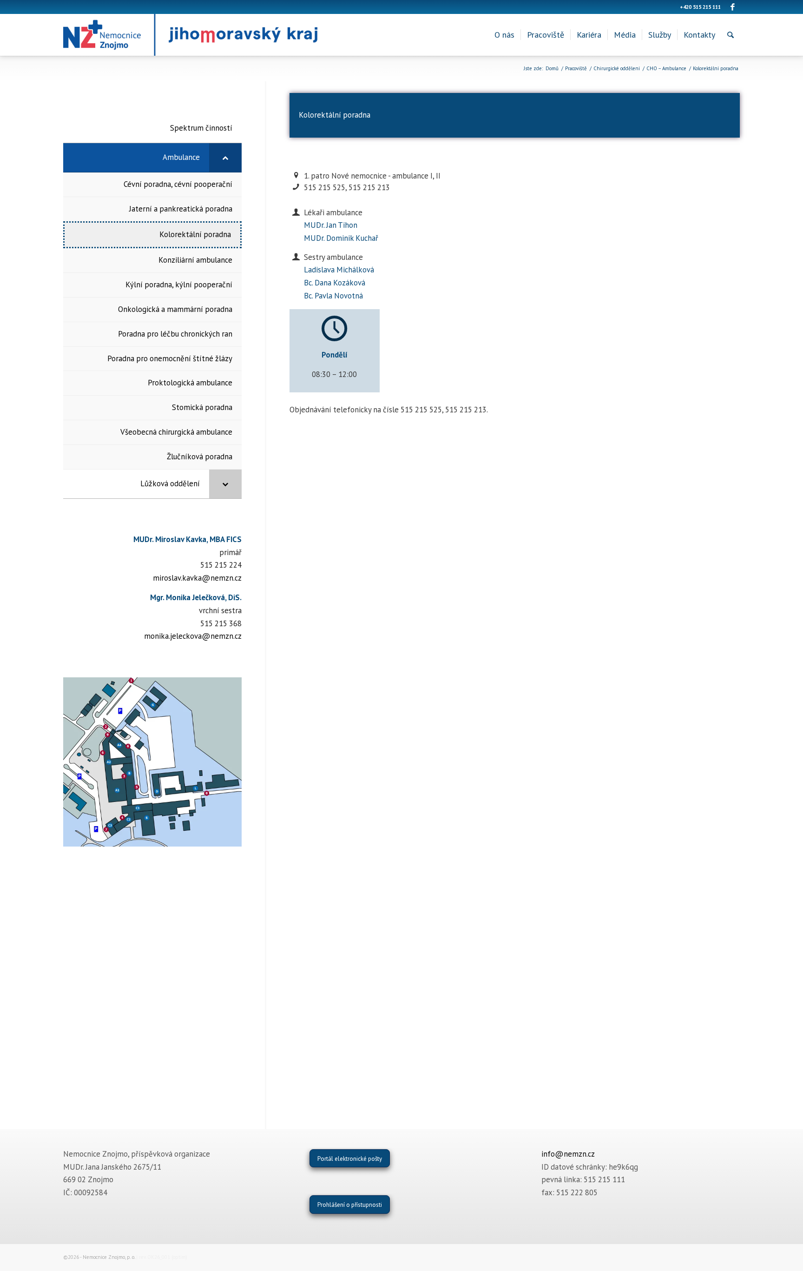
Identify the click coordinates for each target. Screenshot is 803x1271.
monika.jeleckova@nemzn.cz (193, 636)
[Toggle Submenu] (225, 157)
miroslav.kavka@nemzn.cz (197, 578)
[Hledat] (730, 35)
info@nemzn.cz (568, 1154)
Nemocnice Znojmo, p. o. (109, 1257)
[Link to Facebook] (733, 7)
